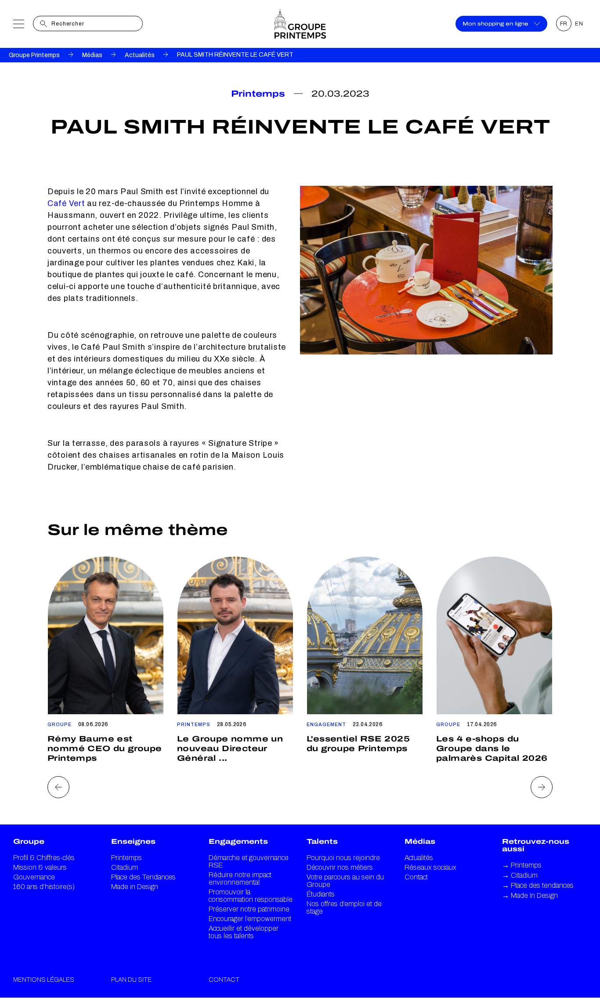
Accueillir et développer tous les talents (243, 932)
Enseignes (133, 841)
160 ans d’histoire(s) (44, 886)
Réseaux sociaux (430, 867)
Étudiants (321, 894)
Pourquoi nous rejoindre (343, 857)
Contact (416, 877)
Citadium (124, 867)
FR (564, 24)
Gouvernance (34, 877)
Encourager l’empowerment (250, 918)
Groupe (28, 841)
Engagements (238, 841)
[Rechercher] (43, 23)
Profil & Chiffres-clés (44, 857)
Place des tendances (538, 885)
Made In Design (530, 895)
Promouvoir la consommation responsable (251, 895)
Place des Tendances (143, 877)
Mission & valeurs (40, 867)
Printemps (126, 857)
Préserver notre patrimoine (249, 909)
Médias (92, 55)
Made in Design (134, 886)
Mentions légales (43, 979)
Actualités (140, 55)
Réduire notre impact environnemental (240, 878)
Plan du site (131, 979)
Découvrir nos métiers (340, 867)
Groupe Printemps (34, 55)
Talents (322, 841)
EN (579, 24)
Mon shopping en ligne (495, 24)
